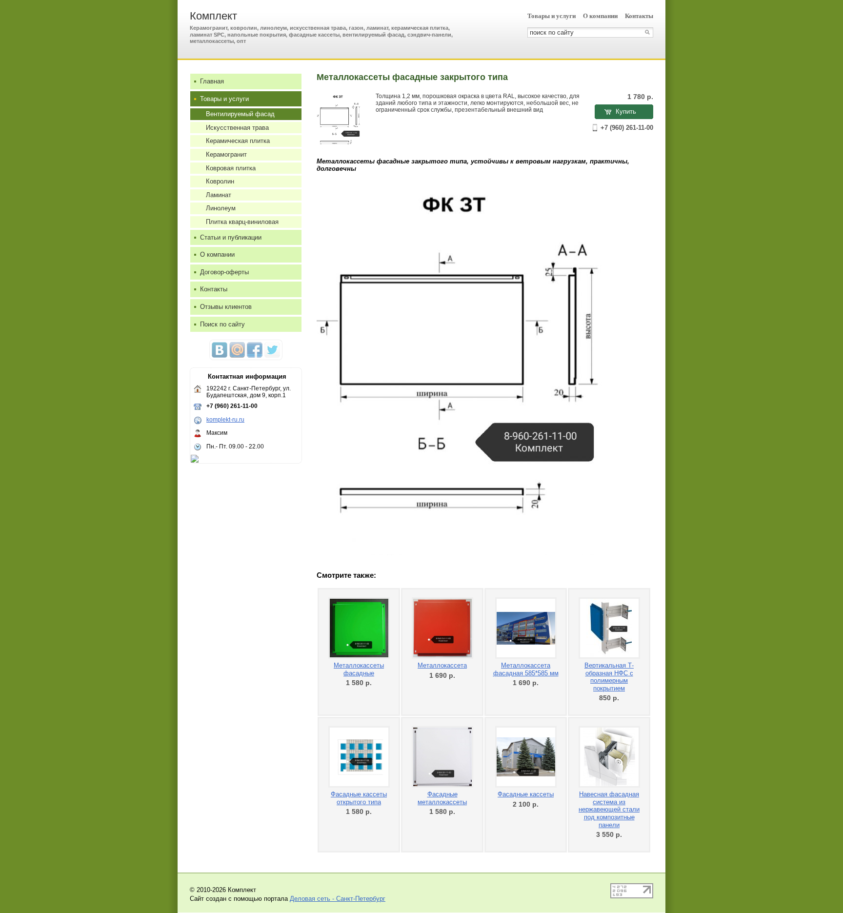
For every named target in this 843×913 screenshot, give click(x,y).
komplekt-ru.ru (225, 419)
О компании (600, 16)
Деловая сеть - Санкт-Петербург (337, 898)
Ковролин (220, 181)
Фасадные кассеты (526, 794)
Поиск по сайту (222, 324)
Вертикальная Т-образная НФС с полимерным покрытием (609, 677)
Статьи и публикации (230, 237)
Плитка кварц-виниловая (242, 221)
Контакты (639, 16)
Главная (212, 81)
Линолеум (221, 208)
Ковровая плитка (231, 168)
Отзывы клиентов (226, 306)
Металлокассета (442, 665)
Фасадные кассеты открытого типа (359, 798)
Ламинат (218, 195)
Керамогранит (226, 154)
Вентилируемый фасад (240, 114)
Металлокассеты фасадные (359, 669)
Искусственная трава (237, 127)
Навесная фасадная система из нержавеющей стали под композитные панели (609, 809)
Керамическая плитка (238, 140)
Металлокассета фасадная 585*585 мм (526, 669)
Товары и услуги (551, 16)
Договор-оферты (224, 272)
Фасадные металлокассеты (442, 798)
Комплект (213, 16)
